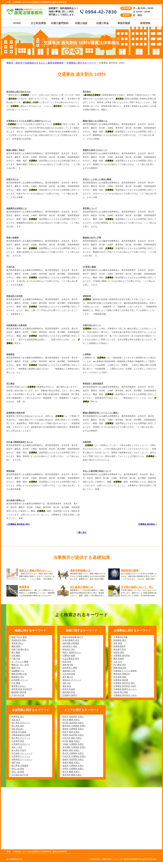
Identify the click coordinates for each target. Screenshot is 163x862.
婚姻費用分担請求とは (16, 208)
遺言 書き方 (67, 677)
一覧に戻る (81, 532)
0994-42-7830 (101, 12)
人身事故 (87, 354)
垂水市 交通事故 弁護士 (73, 753)
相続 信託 (66, 683)
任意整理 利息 (17, 741)
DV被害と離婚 (89, 267)
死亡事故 (10, 383)
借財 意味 (15, 762)
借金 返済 (15, 720)
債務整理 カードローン (21, 759)
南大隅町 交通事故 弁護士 (74, 747)
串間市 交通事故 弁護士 (73, 769)
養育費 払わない (18, 686)
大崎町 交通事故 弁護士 (73, 744)
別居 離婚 (15, 655)
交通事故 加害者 (120, 680)
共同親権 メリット (19, 680)
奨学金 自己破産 (18, 732)
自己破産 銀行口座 (19, 775)
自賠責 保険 (118, 652)
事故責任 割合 (119, 649)
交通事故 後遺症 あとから (125, 689)
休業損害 (87, 442)
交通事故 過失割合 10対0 (124, 686)
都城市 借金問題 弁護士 (73, 759)
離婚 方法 (15, 668)
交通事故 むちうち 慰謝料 (125, 671)
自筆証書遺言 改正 (70, 640)
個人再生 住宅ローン (20, 723)
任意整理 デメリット (20, 756)
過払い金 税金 (17, 769)
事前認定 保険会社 (121, 674)
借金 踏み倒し (17, 729)
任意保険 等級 (119, 677)
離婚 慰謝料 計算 (19, 674)
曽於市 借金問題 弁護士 (73, 717)
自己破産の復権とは (15, 500)
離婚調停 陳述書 (18, 692)
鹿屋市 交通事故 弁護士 (73, 729)
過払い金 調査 (17, 772)
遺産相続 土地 (68, 671)
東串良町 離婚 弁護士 (72, 775)
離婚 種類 (15, 646)
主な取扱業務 (38, 23)
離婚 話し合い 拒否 (20, 665)
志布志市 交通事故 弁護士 (74, 756)
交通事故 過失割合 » (147, 524)
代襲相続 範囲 (68, 655)
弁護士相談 (81, 23)
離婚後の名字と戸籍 (92, 238)
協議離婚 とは (17, 671)
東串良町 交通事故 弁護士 (74, 726)
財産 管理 (66, 662)
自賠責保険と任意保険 (16, 325)
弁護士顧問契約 (60, 23)
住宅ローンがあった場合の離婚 (97, 179)
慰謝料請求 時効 (18, 640)
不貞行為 (10, 267)
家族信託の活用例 (14, 296)
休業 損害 (117, 643)
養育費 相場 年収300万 (21, 689)
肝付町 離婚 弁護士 (71, 741)
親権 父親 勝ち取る (20, 649)
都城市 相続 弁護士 (71, 750)
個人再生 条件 (17, 726)
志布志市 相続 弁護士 (72, 738)
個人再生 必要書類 (19, 766)
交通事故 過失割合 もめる (125, 695)
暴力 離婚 (15, 652)
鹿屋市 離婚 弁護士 (71, 762)
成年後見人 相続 (69, 646)
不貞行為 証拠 (17, 695)
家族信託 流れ (68, 649)
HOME (17, 23)
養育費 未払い (17, 643)
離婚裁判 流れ (17, 677)
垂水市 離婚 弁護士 (71, 772)
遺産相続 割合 (68, 692)
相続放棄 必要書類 (70, 643)
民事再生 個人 (17, 717)
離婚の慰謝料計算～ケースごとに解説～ (101, 413)
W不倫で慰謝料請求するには (19, 442)
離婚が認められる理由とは (95, 121)
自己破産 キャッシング (21, 753)
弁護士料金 (102, 23)
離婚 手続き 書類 (19, 637)
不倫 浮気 (15, 659)
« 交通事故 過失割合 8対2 (18, 524)
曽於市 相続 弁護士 (71, 732)
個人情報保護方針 (14, 859)
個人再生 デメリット (20, 738)
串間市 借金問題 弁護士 (73, 735)
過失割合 (87, 92)
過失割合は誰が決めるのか (18, 92)
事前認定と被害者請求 (93, 383)
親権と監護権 (12, 238)
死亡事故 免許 (119, 665)
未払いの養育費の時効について (97, 471)
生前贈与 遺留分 (69, 695)
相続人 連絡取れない (71, 652)
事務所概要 (124, 23)
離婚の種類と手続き (15, 150)
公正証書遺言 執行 (70, 659)
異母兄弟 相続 (68, 689)
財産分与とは (12, 179)
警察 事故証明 (119, 668)
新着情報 (145, 23)
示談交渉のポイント (92, 325)
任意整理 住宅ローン (20, 744)
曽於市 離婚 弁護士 (71, 720)
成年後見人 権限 (69, 668)
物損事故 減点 (119, 640)
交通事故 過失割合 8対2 (124, 683)
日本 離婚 (15, 683)
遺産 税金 (66, 686)
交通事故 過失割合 (121, 655)
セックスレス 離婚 (19, 662)
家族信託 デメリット (71, 680)
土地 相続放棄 (68, 674)
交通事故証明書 (120, 637)
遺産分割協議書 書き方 (72, 637)
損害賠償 (87, 296)
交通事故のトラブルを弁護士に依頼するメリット (28, 121)
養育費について (90, 208)
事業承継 (10, 471)
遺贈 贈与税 (67, 665)
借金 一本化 (16, 747)
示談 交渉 (117, 662)
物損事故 (10, 354)
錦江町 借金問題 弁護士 (73, 723)
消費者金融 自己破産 (20, 735)
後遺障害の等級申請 (15, 413)
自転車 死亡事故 (120, 692)
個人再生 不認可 (18, 750)
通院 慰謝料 (118, 659)
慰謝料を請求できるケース (95, 150)
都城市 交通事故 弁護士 (73, 766)
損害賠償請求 (119, 646)
